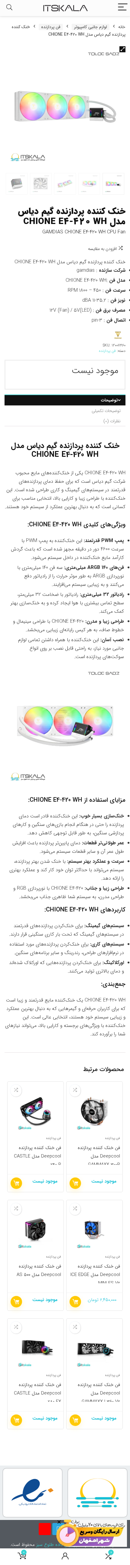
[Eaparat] (45, 1529)
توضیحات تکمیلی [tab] (106, 410)
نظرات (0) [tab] (112, 421)
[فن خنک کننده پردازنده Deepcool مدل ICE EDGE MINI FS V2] (94, 1229)
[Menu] (122, 8)
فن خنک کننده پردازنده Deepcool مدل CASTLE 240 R (37, 1156)
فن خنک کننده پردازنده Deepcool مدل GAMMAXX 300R (99, 1156)
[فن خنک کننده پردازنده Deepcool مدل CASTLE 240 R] (35, 1111)
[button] (122, 49)
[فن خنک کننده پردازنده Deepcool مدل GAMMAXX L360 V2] (94, 1348)
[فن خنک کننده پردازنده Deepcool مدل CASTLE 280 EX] (35, 1348)
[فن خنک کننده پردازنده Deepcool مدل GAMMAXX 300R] (94, 1111)
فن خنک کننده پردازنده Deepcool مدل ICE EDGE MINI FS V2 (95, 1275)
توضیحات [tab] (109, 400)
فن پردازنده (50, 27)
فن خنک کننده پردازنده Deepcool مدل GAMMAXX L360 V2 (99, 1393)
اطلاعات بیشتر (75, 1183)
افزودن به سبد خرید (75, 1301)
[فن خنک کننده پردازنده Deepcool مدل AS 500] (35, 1229)
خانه (121, 27)
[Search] (9, 8)
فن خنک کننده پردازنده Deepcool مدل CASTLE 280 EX (37, 1393)
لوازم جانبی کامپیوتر (90, 27)
